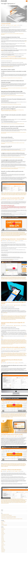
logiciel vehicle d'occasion (23, 415)
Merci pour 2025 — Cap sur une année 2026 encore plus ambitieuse (8, 516)
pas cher (9, 235)
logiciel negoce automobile (9, 415)
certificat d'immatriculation (10, 192)
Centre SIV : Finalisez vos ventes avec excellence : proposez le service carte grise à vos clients (11, 518)
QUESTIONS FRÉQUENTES (17, 325)
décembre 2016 (3, 549)
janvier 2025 (2, 532)
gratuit (21, 192)
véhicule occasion (13, 319)
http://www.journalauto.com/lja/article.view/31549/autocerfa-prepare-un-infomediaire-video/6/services (13, 150)
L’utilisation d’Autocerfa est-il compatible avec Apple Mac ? (13, 347)
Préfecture (2, 502)
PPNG (25, 501)
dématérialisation (18, 192)
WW (17, 235)
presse (7, 194)
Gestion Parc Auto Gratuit (17, 463)
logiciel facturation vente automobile (11, 193)
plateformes (5, 194)
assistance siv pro (12, 315)
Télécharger (5, 466)
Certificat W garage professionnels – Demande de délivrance (13, 239)
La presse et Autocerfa (5, 23)
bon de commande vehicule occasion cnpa (9, 413)
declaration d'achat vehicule (23, 315)
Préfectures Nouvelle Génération (8, 502)
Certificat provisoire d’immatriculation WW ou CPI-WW (12, 198)
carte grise (5, 192)
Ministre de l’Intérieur (3, 501)
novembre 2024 (3, 533)
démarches (14, 192)
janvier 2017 (2, 548)
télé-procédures (23, 502)
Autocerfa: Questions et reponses (5, 514)
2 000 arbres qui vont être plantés (11, 56)
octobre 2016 (2, 551)
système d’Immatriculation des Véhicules (13, 194)
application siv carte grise (7, 315)
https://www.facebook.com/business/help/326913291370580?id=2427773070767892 (11, 104)
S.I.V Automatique (5, 319)
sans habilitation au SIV (17, 343)
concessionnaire (3, 499)
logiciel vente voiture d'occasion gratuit (8, 342)
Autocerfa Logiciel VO (12, 199)
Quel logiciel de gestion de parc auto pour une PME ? (12, 434)
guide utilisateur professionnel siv (12, 316)
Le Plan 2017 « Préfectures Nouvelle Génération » (11, 469)
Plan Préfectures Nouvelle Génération (16, 501)
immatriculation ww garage (12, 233)
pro (11, 235)
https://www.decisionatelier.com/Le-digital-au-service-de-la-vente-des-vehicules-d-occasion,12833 (12, 157)
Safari (5, 356)
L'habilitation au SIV (23, 316)
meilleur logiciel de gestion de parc (15, 465)
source (25, 41)
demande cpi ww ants (5, 233)
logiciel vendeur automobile (4, 416)
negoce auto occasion (5, 235)
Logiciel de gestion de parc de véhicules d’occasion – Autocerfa (12, 360)
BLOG (17, 199)
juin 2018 (2, 542)
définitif (2, 233)
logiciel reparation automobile (15, 415)
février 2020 (2, 540)
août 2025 (2, 530)
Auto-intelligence (3, 521)
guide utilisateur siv (18, 316)
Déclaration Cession (17, 315)
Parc (20, 465)
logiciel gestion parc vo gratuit (19, 193)
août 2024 (2, 534)
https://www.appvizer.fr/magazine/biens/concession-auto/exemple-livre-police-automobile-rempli (12, 123)
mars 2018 (2, 543)
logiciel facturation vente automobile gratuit (13, 234)
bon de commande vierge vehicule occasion (19, 413)
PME (21, 465)
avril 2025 (2, 531)
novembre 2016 (3, 550)
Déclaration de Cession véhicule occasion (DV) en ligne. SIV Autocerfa (13, 302)
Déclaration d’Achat (5, 353)
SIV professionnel (9, 319)
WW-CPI (19, 235)
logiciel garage (14, 464)
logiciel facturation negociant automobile (20, 233)
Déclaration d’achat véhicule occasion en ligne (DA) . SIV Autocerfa (12, 323)
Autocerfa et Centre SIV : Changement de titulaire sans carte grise (8, 517)
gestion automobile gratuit (11, 463)
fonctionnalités (5, 463)
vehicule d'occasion (20, 194)
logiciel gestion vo (7, 278)
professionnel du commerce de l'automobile (20, 278)
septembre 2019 (3, 541)
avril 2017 (2, 547)
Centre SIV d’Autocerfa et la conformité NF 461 (6, 515)
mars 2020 (2, 539)
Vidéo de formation (5, 312)
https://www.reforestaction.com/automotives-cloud (7, 66)
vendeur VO (24, 194)
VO (7, 466)
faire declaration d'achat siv (4, 316)
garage (2, 277)
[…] (19, 130)
